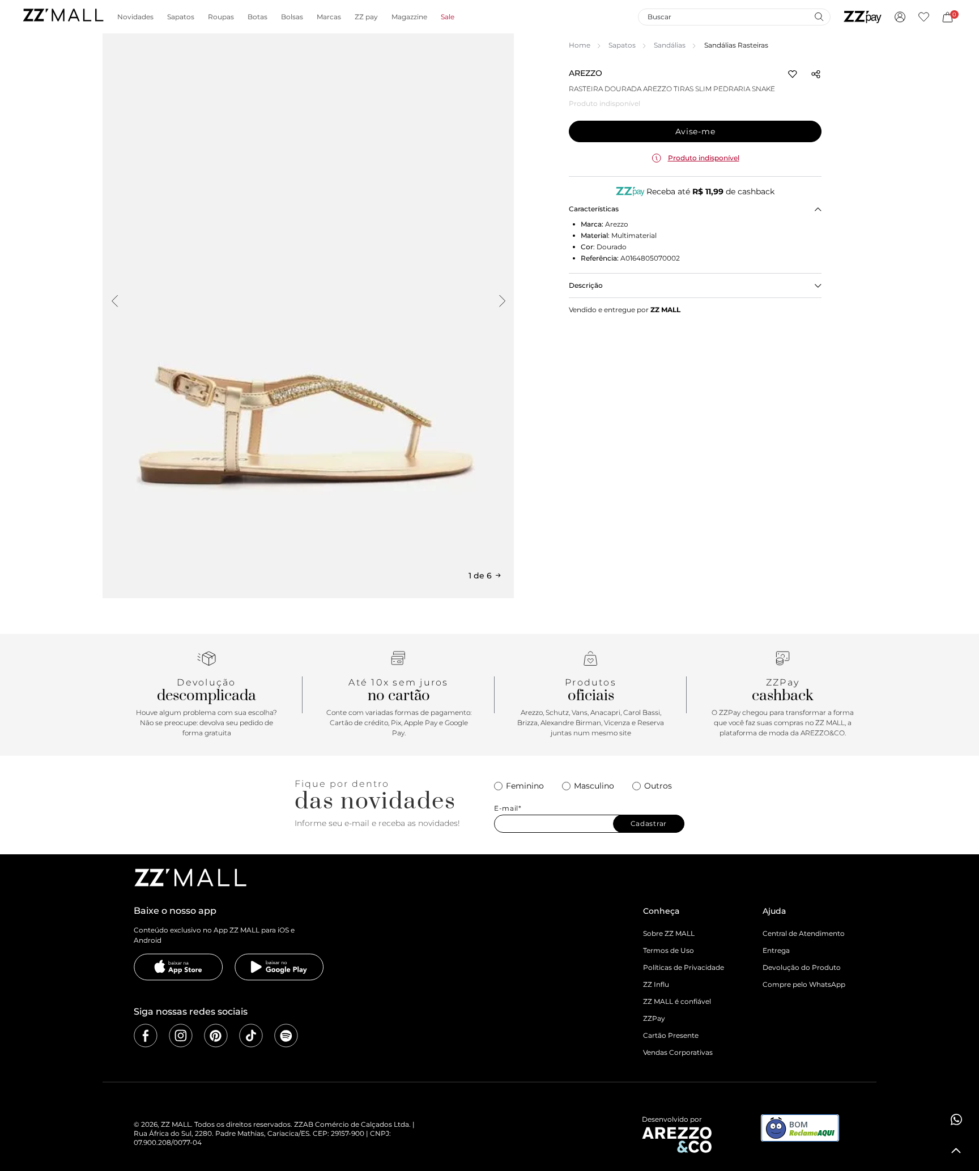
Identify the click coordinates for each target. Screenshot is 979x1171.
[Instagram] (181, 1035)
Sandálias (670, 45)
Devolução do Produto (802, 967)
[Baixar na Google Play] (279, 967)
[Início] (63, 16)
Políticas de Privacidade (683, 967)
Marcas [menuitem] (329, 17)
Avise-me (695, 131)
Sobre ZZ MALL (669, 933)
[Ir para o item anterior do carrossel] (114, 301)
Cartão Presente (671, 1035)
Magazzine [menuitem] (409, 17)
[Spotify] (286, 1035)
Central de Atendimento (804, 933)
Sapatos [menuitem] (180, 17)
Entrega (776, 950)
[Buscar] (819, 16)
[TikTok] (251, 1035)
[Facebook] (146, 1035)
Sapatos (622, 45)
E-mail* (508, 808)
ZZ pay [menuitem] (366, 17)
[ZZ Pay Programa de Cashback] (863, 17)
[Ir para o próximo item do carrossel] (502, 301)
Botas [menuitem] (257, 17)
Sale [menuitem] (447, 17)
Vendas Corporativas (678, 1052)
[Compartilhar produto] (815, 74)
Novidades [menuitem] (135, 17)
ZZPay (654, 1018)
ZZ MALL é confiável (677, 1001)
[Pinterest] (216, 1035)
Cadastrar (649, 823)
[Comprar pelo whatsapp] (956, 1119)
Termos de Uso (668, 950)
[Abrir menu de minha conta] (900, 17)
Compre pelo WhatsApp (804, 984)
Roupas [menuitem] (221, 17)
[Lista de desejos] (923, 17)
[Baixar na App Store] (178, 967)
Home (579, 45)
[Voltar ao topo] (956, 1150)
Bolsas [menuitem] (292, 17)
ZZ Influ (656, 984)
